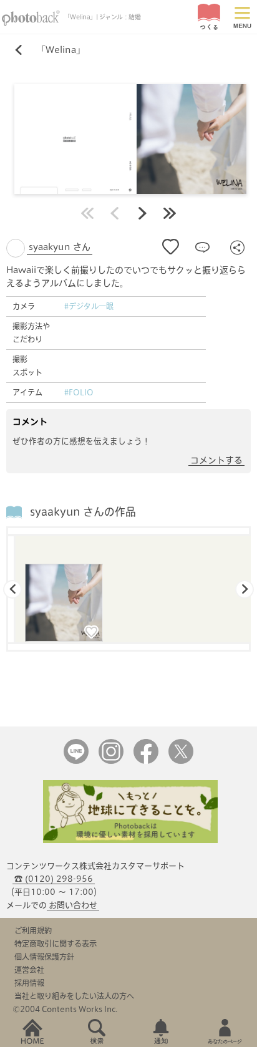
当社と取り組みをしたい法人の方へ (74, 996)
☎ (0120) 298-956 (53, 879)
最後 (169, 213)
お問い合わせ (73, 905)
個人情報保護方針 (44, 956)
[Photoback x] (181, 761)
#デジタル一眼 (89, 306)
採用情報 (29, 983)
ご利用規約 (33, 930)
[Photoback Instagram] (111, 761)
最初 (87, 213)
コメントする (216, 460)
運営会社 (29, 969)
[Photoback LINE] (76, 761)
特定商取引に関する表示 (55, 943)
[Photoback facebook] (146, 761)
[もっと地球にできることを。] (130, 840)
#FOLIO (79, 392)
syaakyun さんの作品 (83, 511)
